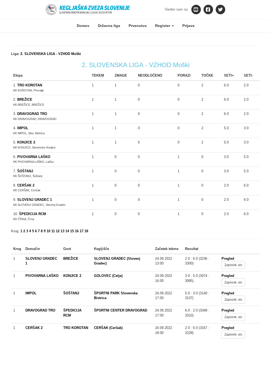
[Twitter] (220, 9)
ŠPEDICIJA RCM (32, 214)
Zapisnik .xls (233, 265)
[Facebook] (208, 9)
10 (48, 231)
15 (72, 231)
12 (58, 231)
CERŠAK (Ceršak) (108, 328)
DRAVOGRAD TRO (32, 114)
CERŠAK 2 (25, 185)
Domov (83, 26)
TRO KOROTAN (29, 85)
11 (53, 231)
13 (62, 231)
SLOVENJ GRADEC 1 (34, 200)
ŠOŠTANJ (25, 171)
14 (67, 231)
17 (81, 231)
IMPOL (22, 128)
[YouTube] (196, 9)
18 (86, 231)
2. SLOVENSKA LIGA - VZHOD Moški (50, 54)
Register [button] (163, 26)
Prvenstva (138, 26)
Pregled (228, 259)
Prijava (188, 26)
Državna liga (109, 26)
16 (77, 231)
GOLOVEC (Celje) (108, 276)
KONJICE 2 (26, 142)
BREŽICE (24, 99)
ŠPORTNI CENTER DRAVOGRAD (120, 310)
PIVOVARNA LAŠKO (33, 157)
